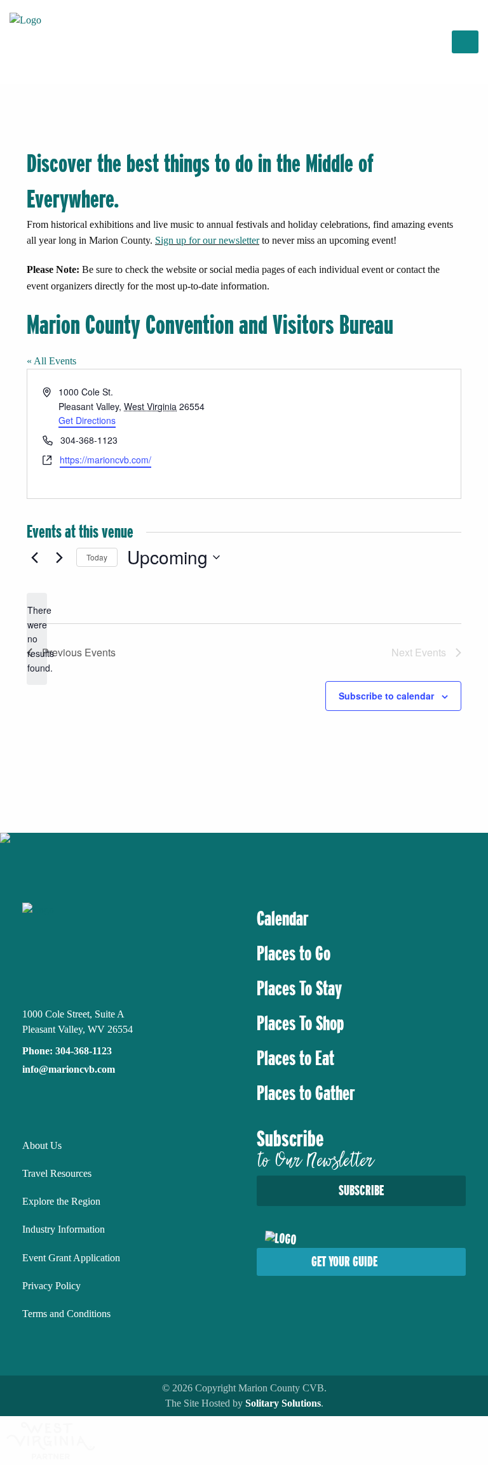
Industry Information (63, 1229)
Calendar (283, 918)
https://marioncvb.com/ (105, 459)
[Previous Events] (34, 557)
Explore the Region (61, 1201)
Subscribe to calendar (386, 695)
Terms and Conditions (66, 1313)
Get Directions (87, 420)
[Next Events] (59, 557)
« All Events (51, 360)
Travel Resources (57, 1173)
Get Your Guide (344, 1261)
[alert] (37, 639)
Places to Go (293, 953)
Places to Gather (306, 1093)
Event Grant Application (71, 1257)
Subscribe (361, 1190)
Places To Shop (300, 1023)
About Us (42, 1145)
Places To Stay (299, 988)
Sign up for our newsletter (207, 240)
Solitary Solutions (283, 1403)
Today (96, 557)
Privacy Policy (51, 1285)
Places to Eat (295, 1058)
